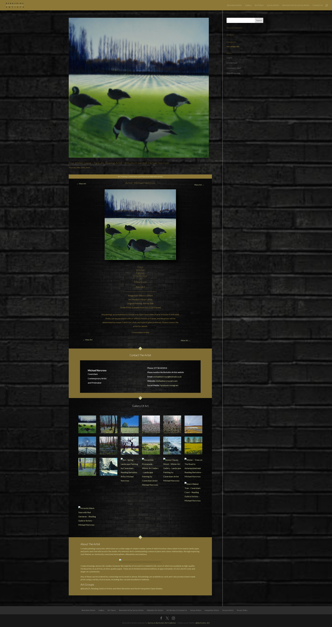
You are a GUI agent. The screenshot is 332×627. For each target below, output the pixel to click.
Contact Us (318, 5)
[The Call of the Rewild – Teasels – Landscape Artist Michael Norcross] (151, 424)
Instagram (173, 385)
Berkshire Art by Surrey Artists (295, 5)
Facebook (164, 385)
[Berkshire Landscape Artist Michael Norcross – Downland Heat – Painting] (151, 445)
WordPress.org (233, 73)
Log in (229, 57)
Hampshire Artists (212, 610)
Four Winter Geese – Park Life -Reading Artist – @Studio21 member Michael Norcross (119, 162)
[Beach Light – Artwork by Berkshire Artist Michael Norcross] (172, 445)
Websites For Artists (155, 610)
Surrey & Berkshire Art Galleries (162, 623)
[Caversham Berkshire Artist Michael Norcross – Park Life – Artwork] (130, 445)
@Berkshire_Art (203, 623)
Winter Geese (140, 271)
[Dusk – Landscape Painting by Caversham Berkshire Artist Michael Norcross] (108, 445)
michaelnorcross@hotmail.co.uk (167, 376)
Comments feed (234, 68)
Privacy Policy (242, 610)
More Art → (199, 185)
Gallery (248, 5)
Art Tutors (259, 5)
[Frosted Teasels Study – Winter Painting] (172, 424)
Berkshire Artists (234, 5)
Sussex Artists (228, 610)
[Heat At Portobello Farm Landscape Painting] (130, 424)
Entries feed (232, 63)
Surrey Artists (273, 5)
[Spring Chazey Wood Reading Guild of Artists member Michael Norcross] (108, 424)
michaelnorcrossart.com (166, 381)
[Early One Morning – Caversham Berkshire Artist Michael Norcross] (87, 445)
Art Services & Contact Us (177, 610)
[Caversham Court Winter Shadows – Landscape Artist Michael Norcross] (108, 467)
